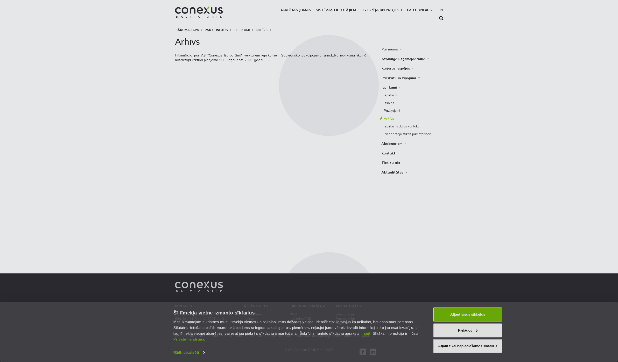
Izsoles (389, 103)
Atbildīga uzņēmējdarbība (403, 59)
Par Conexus (419, 10)
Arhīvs (261, 30)
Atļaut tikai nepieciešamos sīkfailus (467, 346)
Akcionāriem (391, 143)
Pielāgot (465, 330)
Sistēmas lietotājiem (336, 10)
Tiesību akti (391, 162)
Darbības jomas (295, 10)
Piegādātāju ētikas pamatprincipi (408, 134)
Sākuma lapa (187, 30)
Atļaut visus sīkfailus (467, 314)
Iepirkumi (241, 30)
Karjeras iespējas (395, 68)
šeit (367, 333)
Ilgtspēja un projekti (381, 10)
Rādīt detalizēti (186, 352)
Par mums (389, 49)
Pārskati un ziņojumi (398, 78)
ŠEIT (222, 60)
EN (440, 10)
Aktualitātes (392, 172)
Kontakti (388, 153)
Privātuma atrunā (188, 339)
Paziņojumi (392, 110)
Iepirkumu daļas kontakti (402, 126)
